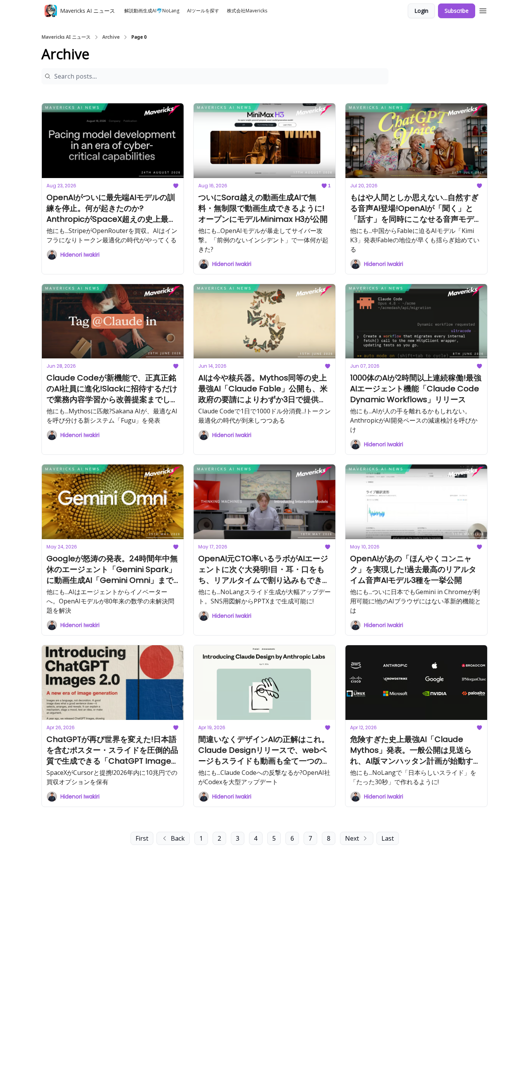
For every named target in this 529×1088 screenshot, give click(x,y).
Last (387, 838)
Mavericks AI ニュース (66, 37)
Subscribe (457, 10)
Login (421, 10)
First (142, 838)
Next (352, 838)
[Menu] (483, 9)
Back (178, 838)
